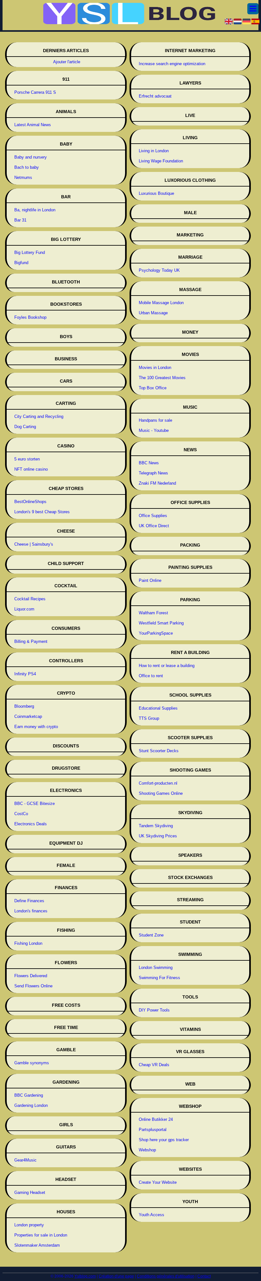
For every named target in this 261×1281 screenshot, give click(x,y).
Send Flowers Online (33, 986)
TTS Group (149, 718)
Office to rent (151, 675)
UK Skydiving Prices (158, 836)
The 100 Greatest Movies (162, 377)
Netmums (23, 177)
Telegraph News (153, 473)
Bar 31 (20, 220)
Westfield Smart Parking (161, 623)
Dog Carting (25, 426)
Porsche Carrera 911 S (35, 92)
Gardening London (31, 1105)
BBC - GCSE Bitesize (34, 803)
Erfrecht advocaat (155, 96)
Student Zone (151, 935)
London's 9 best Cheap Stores (42, 511)
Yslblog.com (85, 1276)
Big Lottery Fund (29, 252)
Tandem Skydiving (156, 825)
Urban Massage (153, 312)
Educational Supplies (158, 708)
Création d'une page (116, 1276)
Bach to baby (26, 167)
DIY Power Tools (154, 1010)
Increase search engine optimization (172, 63)
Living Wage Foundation (161, 161)
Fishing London (28, 943)
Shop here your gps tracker (164, 1139)
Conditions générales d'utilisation (165, 1276)
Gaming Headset (29, 1192)
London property (29, 1225)
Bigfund (21, 262)
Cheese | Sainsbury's (33, 544)
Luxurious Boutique (156, 193)
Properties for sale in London (40, 1235)
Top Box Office (152, 387)
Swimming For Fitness (159, 977)
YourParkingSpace (156, 633)
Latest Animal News (32, 124)
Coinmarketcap (28, 716)
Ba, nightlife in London (34, 210)
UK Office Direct (154, 525)
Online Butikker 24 (156, 1119)
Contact (204, 1276)
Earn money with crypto (36, 726)
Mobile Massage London (161, 302)
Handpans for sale (155, 420)
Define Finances (29, 900)
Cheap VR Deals (154, 1064)
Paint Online (150, 580)
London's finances (30, 911)
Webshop (147, 1150)
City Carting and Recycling (38, 416)
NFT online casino (31, 469)
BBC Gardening (28, 1095)
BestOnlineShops (30, 501)
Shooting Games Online (161, 793)
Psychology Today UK (159, 270)
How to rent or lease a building (166, 665)
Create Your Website (158, 1182)
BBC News (149, 462)
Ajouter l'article (66, 61)
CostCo (21, 813)
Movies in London (155, 367)
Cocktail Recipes (30, 598)
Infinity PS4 (25, 673)
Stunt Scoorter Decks (159, 750)
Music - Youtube (154, 430)
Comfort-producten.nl (158, 783)
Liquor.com (24, 609)
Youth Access (151, 1214)
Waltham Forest (153, 612)
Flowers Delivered (30, 975)
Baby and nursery (30, 157)
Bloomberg (24, 706)
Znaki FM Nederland (157, 483)
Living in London (154, 150)
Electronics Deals (30, 823)
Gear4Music (25, 1160)
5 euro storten (27, 459)
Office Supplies (153, 515)
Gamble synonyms (31, 1062)
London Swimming (156, 967)
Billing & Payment (30, 641)
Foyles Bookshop (30, 317)
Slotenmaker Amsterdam (37, 1245)
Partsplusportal (152, 1129)
